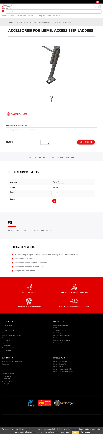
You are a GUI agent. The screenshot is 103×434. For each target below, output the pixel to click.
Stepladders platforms (60, 330)
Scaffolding (57, 333)
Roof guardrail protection (61, 335)
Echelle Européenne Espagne (63, 371)
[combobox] (51, 130)
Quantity (9, 142)
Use (53, 157)
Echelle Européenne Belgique (63, 369)
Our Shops (56, 16)
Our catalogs (32, 16)
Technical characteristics (38, 157)
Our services (21, 16)
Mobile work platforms (60, 325)
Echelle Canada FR (59, 364)
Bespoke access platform (61, 340)
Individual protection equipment (12, 361)
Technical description (66, 157)
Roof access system (60, 338)
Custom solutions (8, 16)
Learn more (85, 432)
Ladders (56, 328)
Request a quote (45, 16)
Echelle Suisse (58, 366)
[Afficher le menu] (3, 11)
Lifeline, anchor (58, 343)
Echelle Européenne (60, 361)
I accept (75, 432)
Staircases (5, 364)
